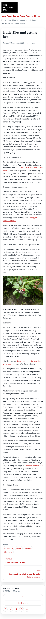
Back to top (23, 603)
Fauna (18, 548)
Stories (16, 16)
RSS (23, 597)
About (9, 16)
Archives (29, 16)
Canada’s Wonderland (34, 465)
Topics (22, 16)
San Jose (28, 548)
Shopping (8, 552)
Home (3, 16)
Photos (37, 16)
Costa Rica (8, 548)
